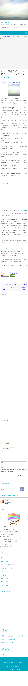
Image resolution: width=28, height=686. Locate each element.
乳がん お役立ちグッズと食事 (8, 563)
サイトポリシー (12, 656)
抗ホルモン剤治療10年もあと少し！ (10, 634)
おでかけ (3, 577)
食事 (3, 572)
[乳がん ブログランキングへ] (5, 275)
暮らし (3, 569)
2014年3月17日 (6, 77)
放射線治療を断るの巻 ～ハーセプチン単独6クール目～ (7, 287)
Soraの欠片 (5, 22)
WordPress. (19, 663)
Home (5, 656)
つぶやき (3, 580)
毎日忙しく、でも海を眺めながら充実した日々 (12, 631)
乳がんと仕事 (4, 574)
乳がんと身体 (6, 36)
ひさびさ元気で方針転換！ (7, 636)
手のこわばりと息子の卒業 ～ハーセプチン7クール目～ (20, 287)
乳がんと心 (4, 560)
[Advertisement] (14, 53)
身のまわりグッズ (6, 566)
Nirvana (13, 663)
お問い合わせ (21, 656)
